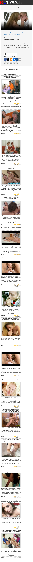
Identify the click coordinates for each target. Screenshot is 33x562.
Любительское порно (15, 32)
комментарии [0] (11, 69)
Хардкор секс (17, 34)
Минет (23, 32)
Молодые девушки (8, 34)
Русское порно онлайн (8, 7)
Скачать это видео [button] (11, 54)
